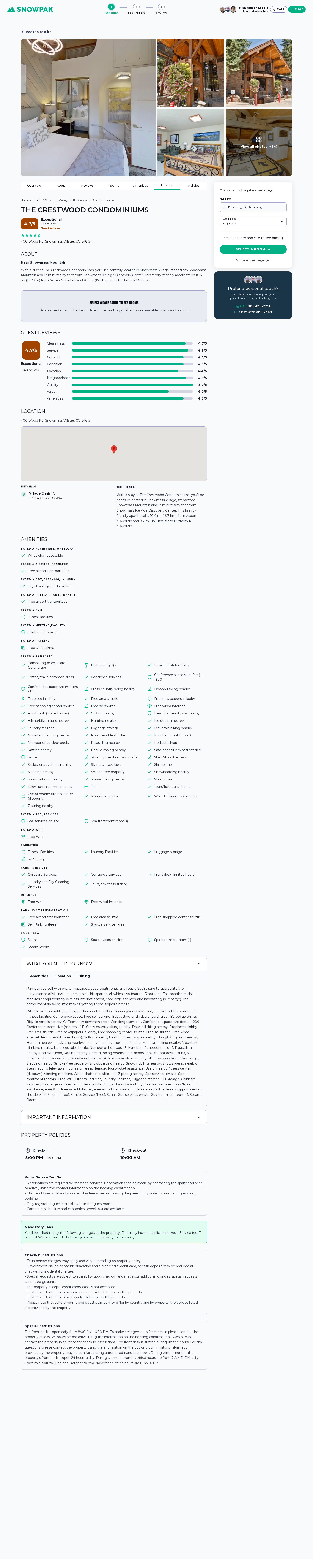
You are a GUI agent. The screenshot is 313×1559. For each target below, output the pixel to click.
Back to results (38, 32)
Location (167, 185)
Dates (225, 199)
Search (37, 200)
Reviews (87, 185)
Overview (34, 185)
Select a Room (251, 249)
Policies (193, 185)
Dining (84, 976)
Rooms (114, 185)
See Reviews (50, 228)
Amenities (140, 185)
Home (25, 200)
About (61, 185)
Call (255, 306)
